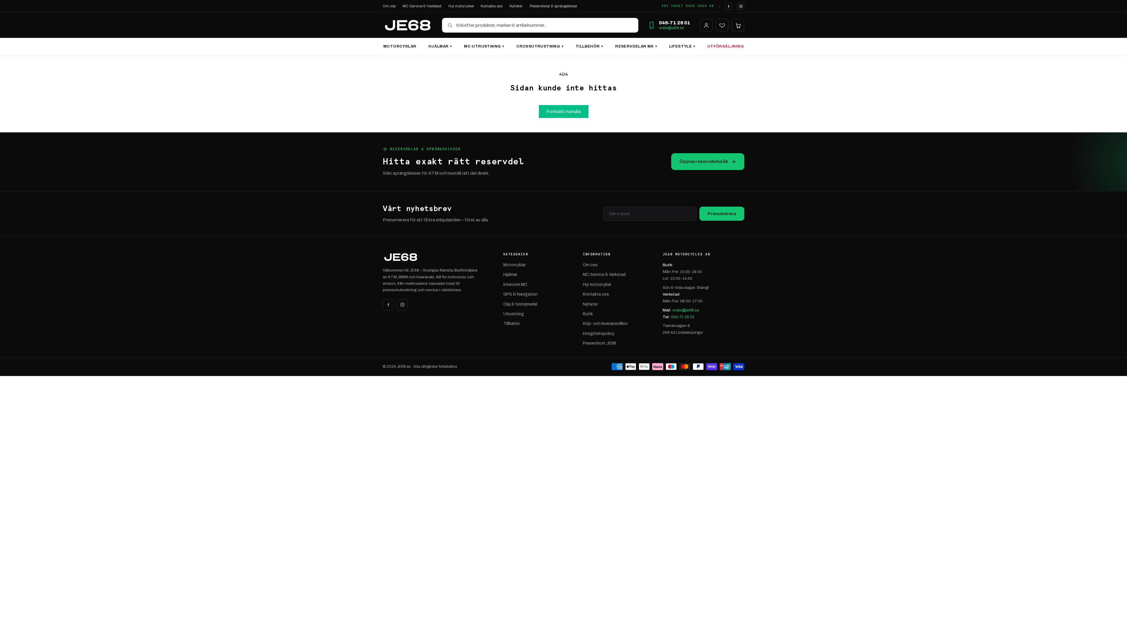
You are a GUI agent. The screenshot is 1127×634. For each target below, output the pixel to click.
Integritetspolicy (598, 333)
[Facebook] (728, 6)
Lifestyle (682, 46)
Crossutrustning (539, 46)
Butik (588, 314)
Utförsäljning (725, 46)
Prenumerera (722, 213)
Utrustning (513, 314)
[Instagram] (740, 6)
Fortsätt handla (563, 111)
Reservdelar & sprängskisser (553, 6)
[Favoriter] (722, 25)
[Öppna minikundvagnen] (737, 25)
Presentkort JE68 (599, 343)
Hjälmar (440, 46)
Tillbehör (589, 46)
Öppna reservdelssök (703, 161)
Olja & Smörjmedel (520, 304)
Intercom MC (515, 284)
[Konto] (706, 25)
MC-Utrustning (484, 46)
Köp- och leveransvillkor (605, 323)
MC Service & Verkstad (422, 6)
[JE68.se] (408, 25)
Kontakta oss (491, 6)
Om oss (389, 6)
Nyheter (516, 6)
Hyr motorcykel (461, 6)
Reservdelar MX (636, 46)
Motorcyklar (399, 46)
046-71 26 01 (682, 317)
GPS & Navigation (520, 294)
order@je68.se (671, 28)
